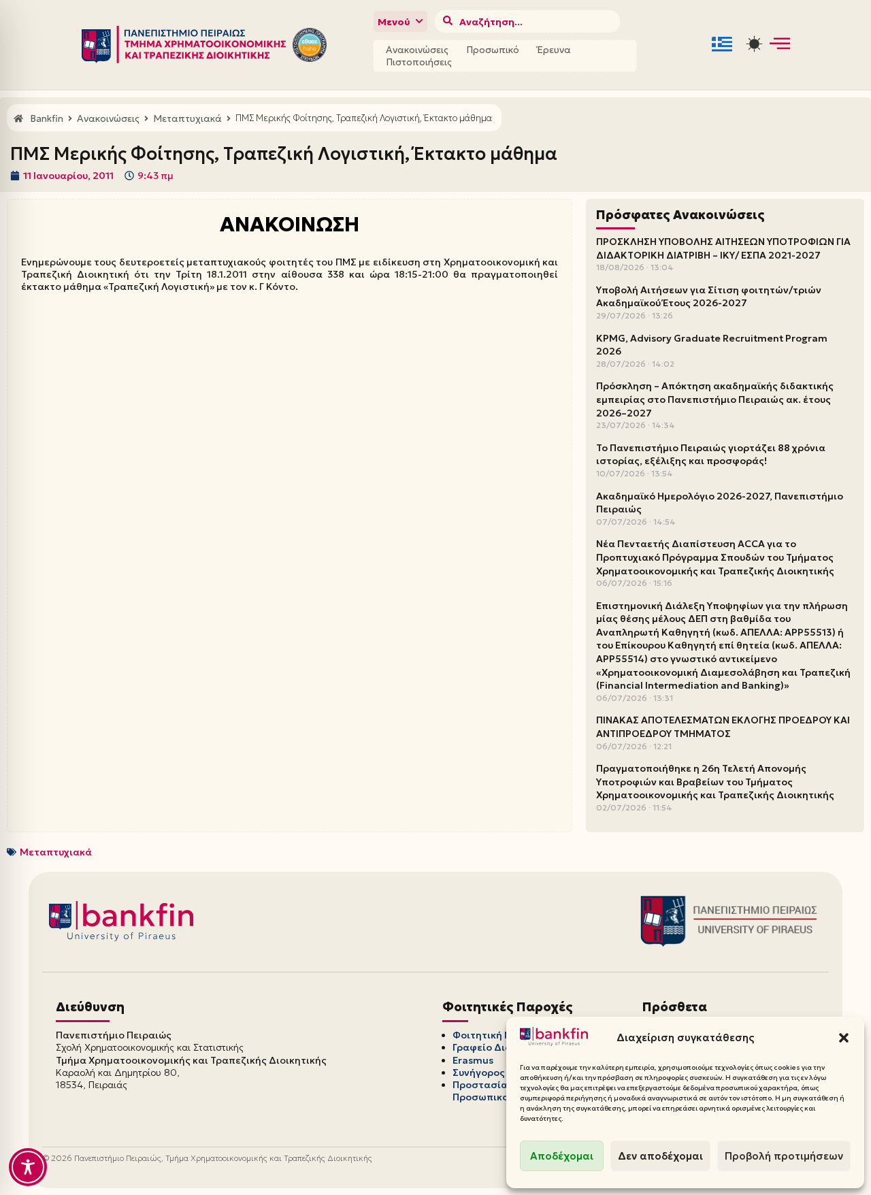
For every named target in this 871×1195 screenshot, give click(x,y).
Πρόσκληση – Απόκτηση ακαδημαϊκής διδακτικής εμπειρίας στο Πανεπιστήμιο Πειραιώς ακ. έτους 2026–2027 (715, 399)
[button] (844, 1038)
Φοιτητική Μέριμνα (499, 1035)
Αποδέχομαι (561, 1155)
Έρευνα (554, 50)
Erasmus (473, 1060)
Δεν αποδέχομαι (660, 1155)
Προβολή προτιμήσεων (784, 1155)
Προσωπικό (492, 50)
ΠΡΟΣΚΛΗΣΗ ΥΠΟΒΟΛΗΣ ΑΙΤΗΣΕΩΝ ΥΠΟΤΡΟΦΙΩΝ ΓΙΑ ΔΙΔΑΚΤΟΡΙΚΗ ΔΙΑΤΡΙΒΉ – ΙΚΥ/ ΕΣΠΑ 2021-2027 (723, 248)
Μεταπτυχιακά (56, 852)
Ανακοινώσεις (417, 50)
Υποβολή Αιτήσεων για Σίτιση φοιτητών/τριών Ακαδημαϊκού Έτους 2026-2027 (708, 297)
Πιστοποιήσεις (419, 62)
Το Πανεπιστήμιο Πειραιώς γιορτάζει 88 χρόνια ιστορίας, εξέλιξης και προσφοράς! (710, 455)
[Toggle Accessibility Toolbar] (28, 1167)
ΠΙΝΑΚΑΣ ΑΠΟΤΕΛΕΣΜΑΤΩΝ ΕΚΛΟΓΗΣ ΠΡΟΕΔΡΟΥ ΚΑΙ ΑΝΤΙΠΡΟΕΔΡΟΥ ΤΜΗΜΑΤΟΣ (723, 727)
